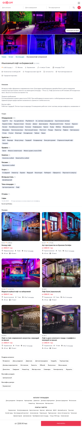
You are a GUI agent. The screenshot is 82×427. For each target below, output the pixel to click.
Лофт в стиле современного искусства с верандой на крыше (20, 339)
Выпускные (52, 365)
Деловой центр (62, 410)
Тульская (71, 410)
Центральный (7, 378)
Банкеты (34, 365)
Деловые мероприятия (10, 365)
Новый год (25, 369)
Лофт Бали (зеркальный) (51, 292)
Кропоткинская (34, 410)
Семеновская (65, 416)
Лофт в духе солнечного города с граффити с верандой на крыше (59, 339)
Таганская (74, 413)
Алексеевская (34, 413)
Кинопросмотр (58, 369)
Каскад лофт (6, 245)
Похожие (5, 210)
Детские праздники (41, 361)
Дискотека (6, 369)
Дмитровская (27, 416)
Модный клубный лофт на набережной (16, 292)
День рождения (18, 361)
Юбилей (42, 365)
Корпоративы (64, 361)
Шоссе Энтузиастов (63, 413)
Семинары (47, 369)
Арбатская (49, 410)
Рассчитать (61, 423)
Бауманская (7, 386)
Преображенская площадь (40, 416)
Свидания (16, 369)
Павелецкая (43, 413)
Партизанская (52, 413)
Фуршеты (69, 369)
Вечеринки (6, 361)
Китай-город (9, 413)
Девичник (29, 361)
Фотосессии (24, 365)
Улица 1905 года (55, 416)
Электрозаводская (22, 410)
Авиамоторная (17, 416)
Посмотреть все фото (72, 30)
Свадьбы (54, 361)
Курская (42, 410)
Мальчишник (62, 365)
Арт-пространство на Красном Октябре (56, 245)
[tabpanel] (21, 226)
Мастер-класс (36, 369)
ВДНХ (54, 410)
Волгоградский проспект (21, 413)
